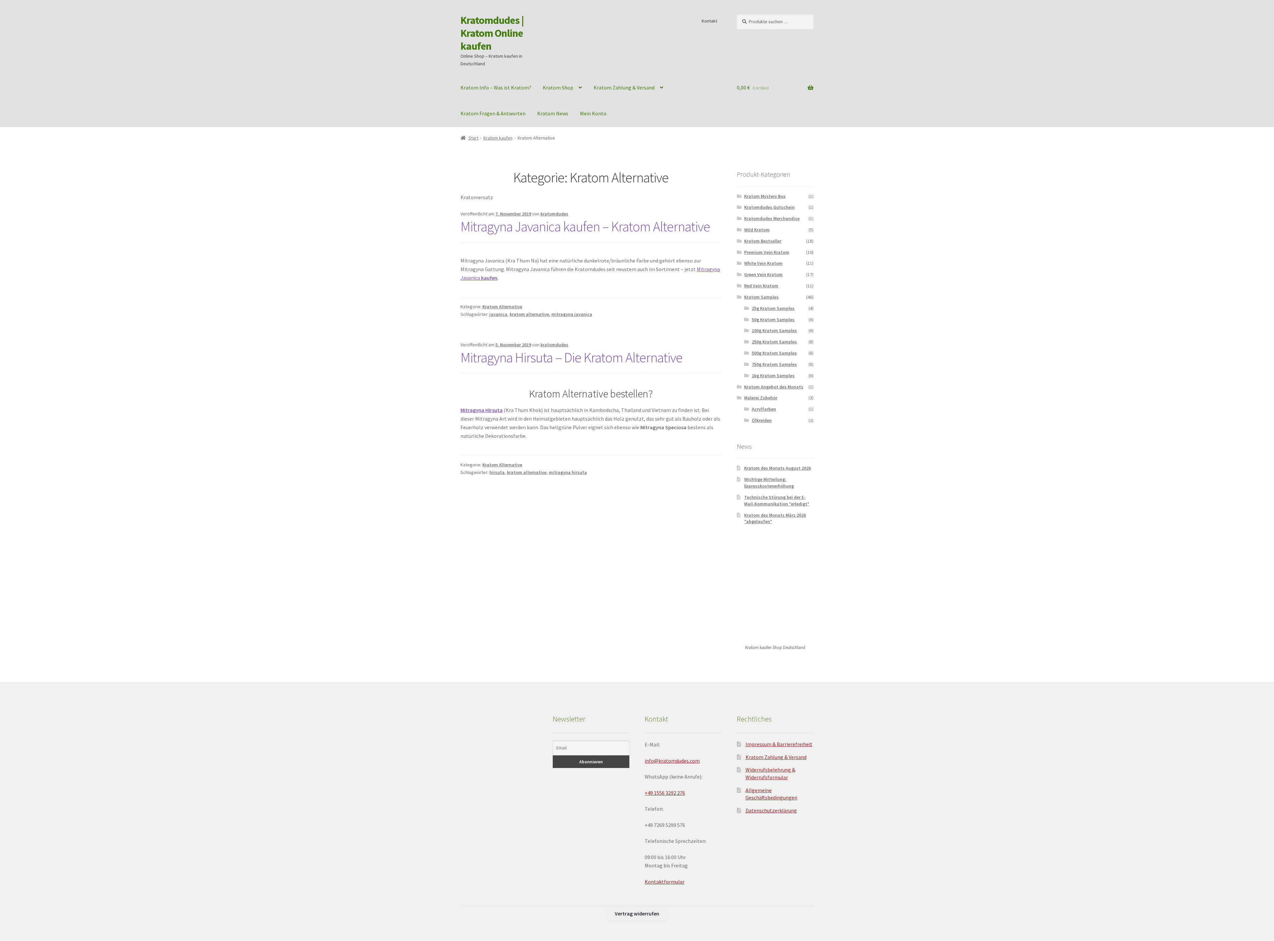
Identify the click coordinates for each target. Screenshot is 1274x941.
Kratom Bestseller (762, 241)
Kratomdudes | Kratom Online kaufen (492, 33)
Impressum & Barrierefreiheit (779, 744)
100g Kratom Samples (774, 330)
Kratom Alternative (502, 307)
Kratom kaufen (498, 138)
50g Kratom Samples (773, 320)
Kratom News (552, 113)
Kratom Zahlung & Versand (624, 87)
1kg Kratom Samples (773, 376)
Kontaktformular (664, 881)
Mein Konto (593, 113)
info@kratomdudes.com (672, 760)
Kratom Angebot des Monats (773, 387)
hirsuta (497, 472)
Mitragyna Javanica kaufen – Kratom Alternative (585, 226)
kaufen (489, 277)
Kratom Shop (558, 87)
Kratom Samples (761, 297)
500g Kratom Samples (774, 353)
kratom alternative (529, 314)
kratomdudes (554, 214)
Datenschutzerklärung (771, 810)
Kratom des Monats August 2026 (777, 468)
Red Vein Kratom (761, 286)
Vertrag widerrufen (637, 913)
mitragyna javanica (571, 314)
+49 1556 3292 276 (665, 793)
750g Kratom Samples (774, 364)
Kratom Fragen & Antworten (493, 113)
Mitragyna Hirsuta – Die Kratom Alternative (571, 357)
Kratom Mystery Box (765, 196)
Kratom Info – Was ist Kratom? (495, 87)
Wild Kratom (757, 230)
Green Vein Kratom (763, 274)
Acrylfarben (764, 409)
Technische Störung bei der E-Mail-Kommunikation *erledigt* (776, 500)
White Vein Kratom (763, 263)
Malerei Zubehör (760, 398)
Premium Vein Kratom (766, 252)
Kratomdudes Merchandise (772, 218)
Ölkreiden (762, 420)
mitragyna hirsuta (568, 472)
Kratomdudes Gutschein (769, 207)
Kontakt (709, 21)
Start (473, 138)
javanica (498, 314)
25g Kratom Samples (773, 308)
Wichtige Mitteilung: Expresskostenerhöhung (769, 482)
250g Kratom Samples (774, 342)
